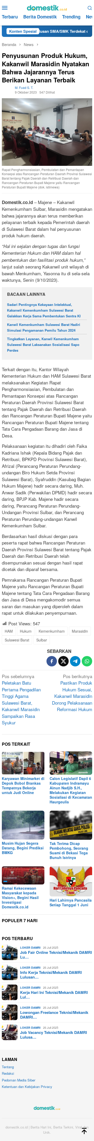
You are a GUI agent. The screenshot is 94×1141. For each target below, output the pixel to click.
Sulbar (41, 639)
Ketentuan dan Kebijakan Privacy (27, 1086)
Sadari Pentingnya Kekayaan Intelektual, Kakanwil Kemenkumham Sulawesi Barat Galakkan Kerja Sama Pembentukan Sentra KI (44, 310)
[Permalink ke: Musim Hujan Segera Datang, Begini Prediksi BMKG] (23, 825)
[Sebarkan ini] (51, 661)
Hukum (26, 631)
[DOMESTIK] (47, 7)
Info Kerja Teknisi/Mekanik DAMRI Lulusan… (51, 974)
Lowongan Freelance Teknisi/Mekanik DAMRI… (54, 1014)
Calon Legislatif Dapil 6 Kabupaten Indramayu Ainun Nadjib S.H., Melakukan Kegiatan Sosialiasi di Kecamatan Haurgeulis (71, 790)
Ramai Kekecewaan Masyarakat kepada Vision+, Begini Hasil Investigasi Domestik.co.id (20, 897)
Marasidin (80, 631)
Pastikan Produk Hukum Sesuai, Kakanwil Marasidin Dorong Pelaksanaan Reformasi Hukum (72, 693)
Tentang (8, 1066)
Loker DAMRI (30, 947)
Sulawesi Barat (17, 639)
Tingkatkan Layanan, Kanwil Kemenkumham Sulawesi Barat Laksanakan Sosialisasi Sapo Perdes (43, 344)
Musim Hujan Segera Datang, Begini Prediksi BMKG (23, 848)
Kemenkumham (52, 631)
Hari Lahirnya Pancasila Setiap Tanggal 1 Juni (71, 902)
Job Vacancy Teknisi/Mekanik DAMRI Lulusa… (53, 1034)
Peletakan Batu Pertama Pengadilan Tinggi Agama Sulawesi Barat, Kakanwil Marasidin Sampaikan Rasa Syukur (21, 699)
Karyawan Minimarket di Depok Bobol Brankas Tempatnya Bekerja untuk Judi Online (23, 785)
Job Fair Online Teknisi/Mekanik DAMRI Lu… (56, 954)
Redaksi (8, 1073)
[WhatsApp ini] (87, 661)
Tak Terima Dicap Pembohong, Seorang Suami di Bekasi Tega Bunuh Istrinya (69, 850)
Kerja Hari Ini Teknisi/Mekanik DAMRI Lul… (54, 994)
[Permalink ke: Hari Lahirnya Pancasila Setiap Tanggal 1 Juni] (71, 881)
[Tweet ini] (63, 661)
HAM (9, 631)
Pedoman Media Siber (18, 1080)
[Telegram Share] (75, 661)
